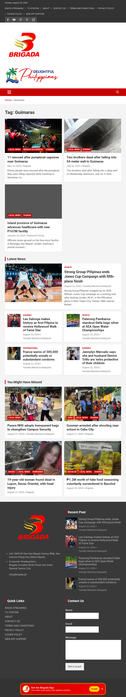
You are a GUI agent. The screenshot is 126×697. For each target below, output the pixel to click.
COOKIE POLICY (14, 14)
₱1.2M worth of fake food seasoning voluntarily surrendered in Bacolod (93, 482)
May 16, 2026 (14, 166)
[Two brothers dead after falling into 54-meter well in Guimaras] (92, 136)
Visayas (50, 149)
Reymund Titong (35, 235)
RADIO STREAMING (14, 8)
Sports (68, 267)
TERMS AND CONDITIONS (81, 8)
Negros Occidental (33, 149)
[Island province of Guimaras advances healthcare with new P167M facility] (33, 201)
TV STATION (33, 8)
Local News (14, 149)
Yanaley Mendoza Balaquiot (97, 286)
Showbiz (27, 315)
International (30, 348)
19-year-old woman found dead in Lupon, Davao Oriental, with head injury (31, 484)
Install (94, 689)
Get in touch (74, 666)
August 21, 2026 (15, 434)
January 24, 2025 (16, 235)
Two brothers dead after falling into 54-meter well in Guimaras (91, 159)
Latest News (16, 259)
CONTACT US (59, 8)
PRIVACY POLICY (106, 8)
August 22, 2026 (72, 286)
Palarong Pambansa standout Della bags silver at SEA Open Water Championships (100, 324)
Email (69, 623)
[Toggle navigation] (9, 92)
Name (69, 610)
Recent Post (77, 512)
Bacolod (72, 472)
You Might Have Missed (24, 382)
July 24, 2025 (73, 166)
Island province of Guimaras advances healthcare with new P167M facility (28, 227)
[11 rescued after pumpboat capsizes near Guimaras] (33, 136)
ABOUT (46, 8)
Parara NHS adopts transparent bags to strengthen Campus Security (33, 427)
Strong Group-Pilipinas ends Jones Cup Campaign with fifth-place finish (89, 276)
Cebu (70, 417)
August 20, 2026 (75, 488)
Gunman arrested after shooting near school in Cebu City (93, 427)
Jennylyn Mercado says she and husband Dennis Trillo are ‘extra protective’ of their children (100, 357)
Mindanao (38, 472)
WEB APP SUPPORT (35, 14)
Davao (11, 472)
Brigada (27, 166)
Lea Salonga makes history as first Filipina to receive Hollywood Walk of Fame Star (40, 324)
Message (71, 637)
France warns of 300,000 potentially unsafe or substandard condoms (40, 355)
